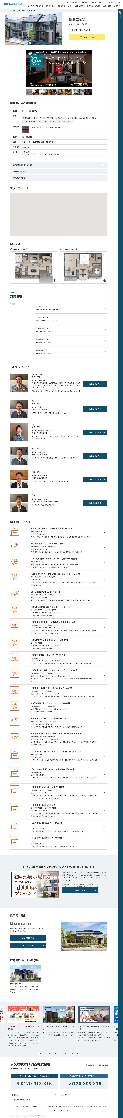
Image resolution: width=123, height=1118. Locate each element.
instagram (91, 1065)
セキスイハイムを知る (35, 6)
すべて (13, 304)
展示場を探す (50, 6)
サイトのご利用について (39, 1106)
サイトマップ (15, 1106)
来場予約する (120, 17)
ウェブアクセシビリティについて (59, 1111)
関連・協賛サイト (26, 1106)
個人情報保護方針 (52, 1106)
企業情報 (94, 2)
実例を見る (61, 6)
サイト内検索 (73, 2)
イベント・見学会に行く (76, 6)
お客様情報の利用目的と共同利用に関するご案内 (71, 1106)
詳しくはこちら (95, 384)
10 (68, 1053)
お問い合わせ (85, 2)
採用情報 (101, 2)
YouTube (105, 1065)
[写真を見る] (34, 267)
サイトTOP (13, 10)
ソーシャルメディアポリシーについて (96, 1106)
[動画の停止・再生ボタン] (72, 1053)
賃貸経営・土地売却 (94, 6)
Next (77, 1053)
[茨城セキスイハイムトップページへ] (14, 4)
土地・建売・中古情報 (110, 6)
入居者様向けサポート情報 (113, 2)
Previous (40, 1053)
